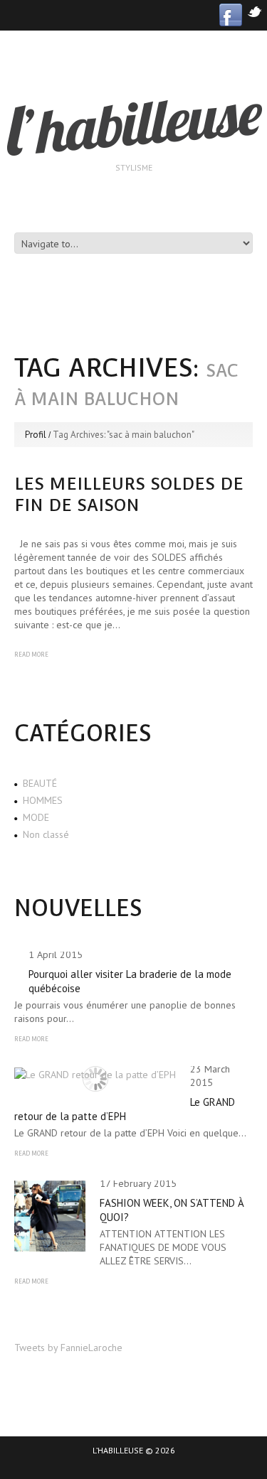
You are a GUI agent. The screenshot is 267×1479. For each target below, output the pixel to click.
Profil (35, 435)
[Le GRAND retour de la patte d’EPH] (95, 1074)
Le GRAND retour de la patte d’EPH (124, 1109)
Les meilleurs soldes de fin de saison (129, 494)
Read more (31, 654)
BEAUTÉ (40, 783)
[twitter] (254, 10)
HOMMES (43, 800)
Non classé (46, 834)
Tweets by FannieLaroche (68, 1347)
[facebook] (230, 14)
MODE (36, 817)
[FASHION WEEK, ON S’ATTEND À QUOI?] (49, 1216)
